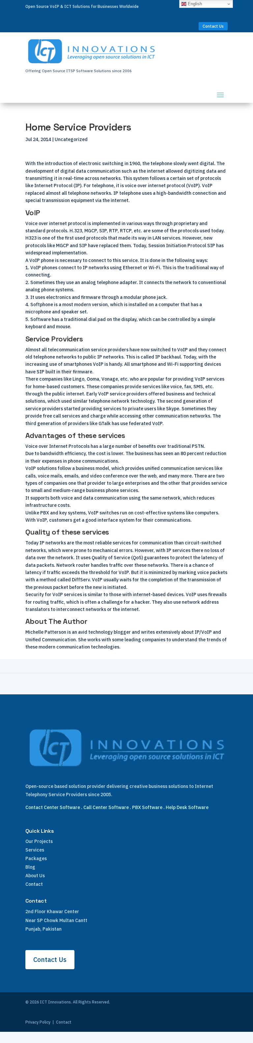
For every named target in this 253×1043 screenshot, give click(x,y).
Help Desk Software (187, 807)
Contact (34, 884)
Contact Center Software (52, 807)
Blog (30, 867)
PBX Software (147, 807)
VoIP (97, 580)
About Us (35, 876)
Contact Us (213, 26)
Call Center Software (106, 807)
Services (34, 850)
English (194, 3)
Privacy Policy (37, 1022)
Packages (36, 858)
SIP (83, 245)
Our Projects (39, 841)
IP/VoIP (203, 632)
